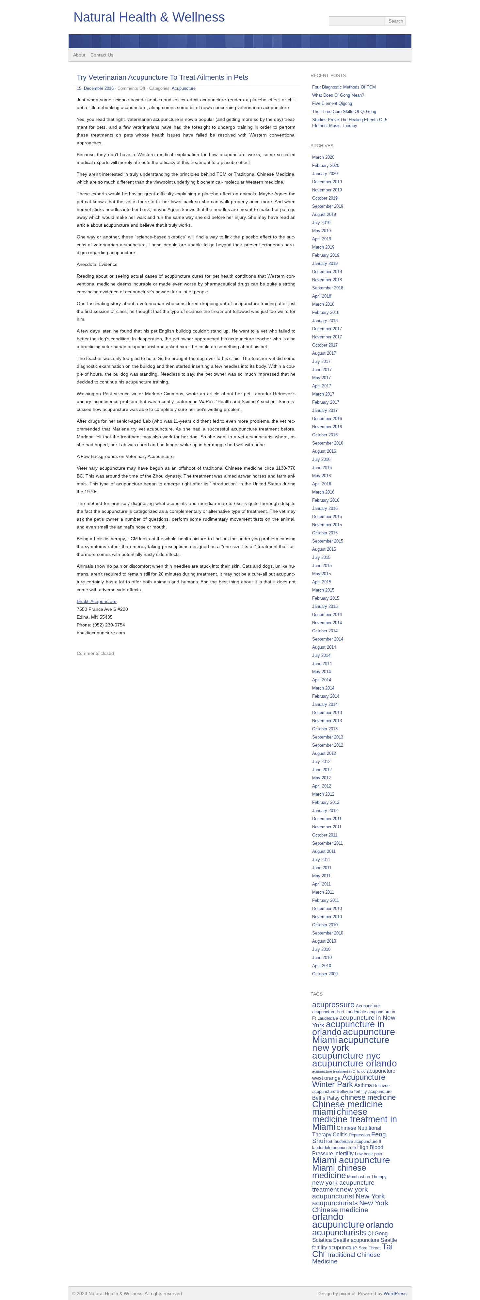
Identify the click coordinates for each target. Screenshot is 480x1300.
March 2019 (323, 247)
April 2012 (321, 786)
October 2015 (325, 532)
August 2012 (324, 753)
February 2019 (325, 255)
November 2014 (327, 622)
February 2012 (325, 802)
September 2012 (327, 745)
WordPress (395, 1293)
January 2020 (325, 173)
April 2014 (321, 679)
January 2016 (325, 508)
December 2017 (327, 328)
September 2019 (327, 206)
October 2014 (325, 630)
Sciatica (322, 1240)
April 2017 (321, 385)
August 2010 (324, 941)
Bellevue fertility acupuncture (364, 1091)
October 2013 (325, 728)
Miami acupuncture (351, 1160)
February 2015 (325, 598)
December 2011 (327, 818)
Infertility (344, 1153)
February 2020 (325, 165)
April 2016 (321, 483)
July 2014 (321, 655)
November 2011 (327, 826)
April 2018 (321, 296)
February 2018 (325, 312)
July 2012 (321, 761)
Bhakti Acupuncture (97, 601)
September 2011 (327, 843)
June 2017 (322, 369)
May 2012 (321, 777)
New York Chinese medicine (350, 1206)
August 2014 (324, 647)
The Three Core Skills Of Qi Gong (344, 111)
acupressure (333, 1004)
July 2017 (321, 361)
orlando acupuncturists (352, 1228)
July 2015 (321, 557)
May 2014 (321, 671)
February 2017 (325, 402)
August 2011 (324, 851)
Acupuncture (184, 88)
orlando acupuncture (338, 1220)
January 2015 (325, 606)
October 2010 (325, 924)
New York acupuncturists (348, 1199)
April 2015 (321, 581)
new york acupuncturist (340, 1192)
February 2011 (325, 900)
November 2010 (327, 916)
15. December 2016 (95, 88)
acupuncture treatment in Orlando (338, 1071)
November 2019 (327, 189)
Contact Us (101, 54)
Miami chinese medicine (339, 1171)
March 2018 (323, 304)
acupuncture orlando (354, 1063)
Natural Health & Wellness (149, 17)
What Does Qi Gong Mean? (338, 95)
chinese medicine (368, 1097)
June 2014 (322, 663)
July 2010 (321, 949)
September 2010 (327, 933)
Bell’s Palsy (326, 1098)
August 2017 (324, 353)
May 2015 (321, 573)
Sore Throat (370, 1247)
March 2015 (323, 590)
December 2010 (327, 908)
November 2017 (327, 336)
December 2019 (327, 181)
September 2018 (327, 287)
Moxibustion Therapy (367, 1176)
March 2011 (323, 892)
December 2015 (327, 516)
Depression (359, 1134)
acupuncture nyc (346, 1055)
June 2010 (322, 957)
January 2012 (325, 810)
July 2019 (321, 222)
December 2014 (327, 614)
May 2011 (321, 875)
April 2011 (321, 884)
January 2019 (325, 263)
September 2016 (327, 443)
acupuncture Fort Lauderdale (339, 1011)
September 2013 (327, 737)
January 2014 (325, 704)
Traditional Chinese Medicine (346, 1258)
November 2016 (327, 426)
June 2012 (322, 769)
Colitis (340, 1134)
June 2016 (322, 467)
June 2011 (321, 867)
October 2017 (325, 345)
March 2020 (323, 157)
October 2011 (324, 835)
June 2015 (322, 565)
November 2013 (327, 720)
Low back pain (368, 1153)
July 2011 (321, 859)
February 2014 (325, 696)
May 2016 (321, 475)
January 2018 (325, 320)
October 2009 (325, 973)
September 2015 (327, 541)
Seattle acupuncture (356, 1240)
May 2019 (321, 230)
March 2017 (323, 394)
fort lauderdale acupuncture (351, 1141)
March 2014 (323, 688)
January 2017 (325, 410)
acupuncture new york (351, 1043)
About (79, 54)
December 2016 (327, 418)
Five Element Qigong (332, 103)
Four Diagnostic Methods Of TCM (344, 87)
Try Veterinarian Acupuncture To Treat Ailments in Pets (162, 77)
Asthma (363, 1085)
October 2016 (325, 434)
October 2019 (325, 198)
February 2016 (325, 500)
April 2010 (321, 965)
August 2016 (324, 451)
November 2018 (327, 279)
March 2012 (323, 794)
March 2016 (323, 492)
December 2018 (327, 271)
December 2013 (327, 712)
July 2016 (321, 459)
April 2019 (321, 238)
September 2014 (327, 639)
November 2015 (327, 524)
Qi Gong (377, 1233)
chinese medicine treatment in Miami (354, 1119)
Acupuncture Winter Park (348, 1081)
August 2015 (324, 549)
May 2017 (321, 377)
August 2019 (324, 214)
